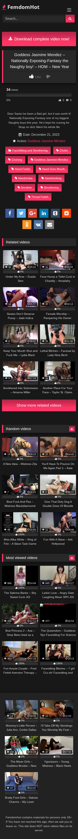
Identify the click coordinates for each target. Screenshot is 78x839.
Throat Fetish (39, 196)
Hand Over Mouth (53, 169)
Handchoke (25, 178)
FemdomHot (22, 7)
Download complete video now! (41, 39)
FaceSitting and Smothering (30, 150)
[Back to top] (65, 827)
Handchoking (53, 178)
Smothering (51, 187)
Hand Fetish (22, 169)
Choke (64, 150)
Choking (17, 159)
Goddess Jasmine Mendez (46, 141)
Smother (26, 187)
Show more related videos (39, 405)
